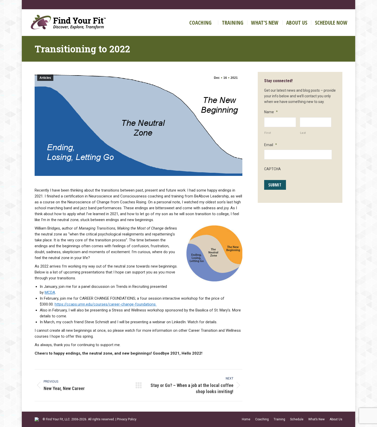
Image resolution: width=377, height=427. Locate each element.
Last (303, 133)
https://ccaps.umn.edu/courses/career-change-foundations (106, 304)
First (267, 133)
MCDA (50, 292)
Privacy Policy (126, 419)
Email (270, 145)
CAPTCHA (272, 169)
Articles (45, 78)
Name (271, 112)
